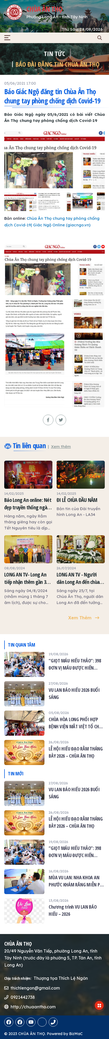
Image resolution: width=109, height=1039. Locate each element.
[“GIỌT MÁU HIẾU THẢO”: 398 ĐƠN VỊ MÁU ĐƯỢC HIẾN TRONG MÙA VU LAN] (54, 664)
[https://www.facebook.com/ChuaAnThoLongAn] (8, 1022)
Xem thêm (61, 446)
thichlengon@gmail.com (35, 988)
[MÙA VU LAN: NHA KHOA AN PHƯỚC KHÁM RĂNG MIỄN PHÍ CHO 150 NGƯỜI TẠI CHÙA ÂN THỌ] (54, 881)
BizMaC (76, 1033)
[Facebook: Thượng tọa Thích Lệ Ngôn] (19, 1022)
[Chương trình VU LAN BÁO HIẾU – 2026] (54, 910)
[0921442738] (42, 1022)
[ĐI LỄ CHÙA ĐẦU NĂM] (81, 489)
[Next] (98, 161)
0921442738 (23, 997)
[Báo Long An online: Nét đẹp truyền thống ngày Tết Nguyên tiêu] (28, 496)
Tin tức (54, 53)
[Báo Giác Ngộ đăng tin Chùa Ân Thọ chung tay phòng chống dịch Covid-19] (54, 159)
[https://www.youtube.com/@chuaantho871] (30, 1022)
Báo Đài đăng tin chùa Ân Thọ (57, 64)
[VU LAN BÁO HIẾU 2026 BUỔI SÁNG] (54, 693)
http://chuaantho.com (33, 1006)
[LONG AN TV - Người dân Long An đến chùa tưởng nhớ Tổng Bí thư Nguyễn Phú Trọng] (81, 570)
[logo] (14, 12)
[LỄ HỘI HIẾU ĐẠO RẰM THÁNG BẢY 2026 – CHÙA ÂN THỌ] (54, 752)
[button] (7, 37)
